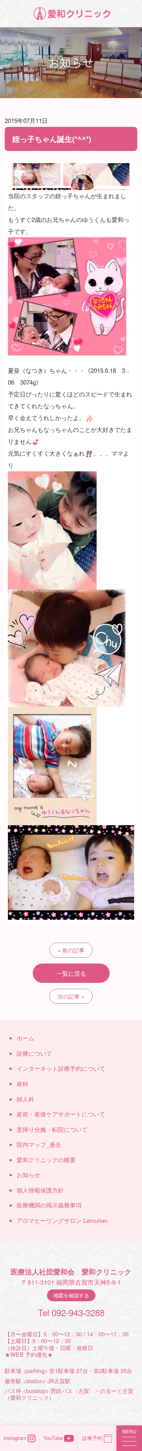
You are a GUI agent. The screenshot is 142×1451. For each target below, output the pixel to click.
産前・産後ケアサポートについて (61, 1114)
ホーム (25, 1038)
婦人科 (25, 1099)
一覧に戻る (71, 973)
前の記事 (73, 950)
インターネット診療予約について (61, 1068)
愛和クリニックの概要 (46, 1159)
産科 (22, 1083)
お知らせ (28, 1174)
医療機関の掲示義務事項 (49, 1205)
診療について (34, 1053)
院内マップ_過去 (39, 1144)
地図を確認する (71, 1295)
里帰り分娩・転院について (52, 1129)
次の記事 (69, 996)
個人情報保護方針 (40, 1190)
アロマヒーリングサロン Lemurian (62, 1220)
